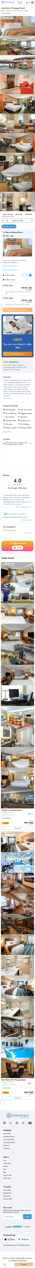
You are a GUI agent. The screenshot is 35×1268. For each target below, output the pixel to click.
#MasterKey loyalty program (12, 504)
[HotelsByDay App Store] (10, 1239)
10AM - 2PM (17, 828)
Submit (27, 1217)
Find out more (26, 520)
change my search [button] (20, 2)
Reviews (5, 1166)
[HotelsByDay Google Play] (24, 1239)
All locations (6, 1148)
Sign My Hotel (7, 1175)
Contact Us (27, 533)
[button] (32, 3)
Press (4, 1160)
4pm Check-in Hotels (9, 1142)
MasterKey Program (8, 1136)
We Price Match (7, 1199)
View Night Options (17, 354)
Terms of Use (6, 1196)
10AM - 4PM (17, 1098)
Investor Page (7, 1163)
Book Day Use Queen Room (17, 310)
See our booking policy (23, 507)
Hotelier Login (7, 1178)
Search (19, 547)
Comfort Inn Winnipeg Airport (12, 810)
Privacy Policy (23, 1260)
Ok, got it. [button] (24, 1264)
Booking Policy (7, 1193)
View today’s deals (8, 1139)
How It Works (7, 1133)
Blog (4, 1172)
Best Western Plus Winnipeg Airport (14, 1080)
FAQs (4, 1169)
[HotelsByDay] (7, 4)
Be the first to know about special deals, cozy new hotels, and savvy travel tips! (17, 1211)
